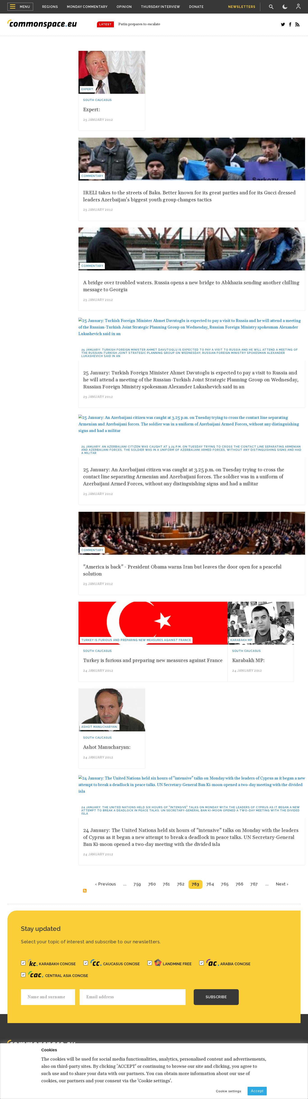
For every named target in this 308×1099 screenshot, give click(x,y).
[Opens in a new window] (283, 24)
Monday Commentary (87, 7)
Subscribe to (85, 890)
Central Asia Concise (66, 976)
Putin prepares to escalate (139, 24)
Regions (50, 7)
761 (166, 884)
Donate (196, 7)
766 (240, 884)
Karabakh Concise (57, 964)
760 (152, 884)
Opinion (124, 7)
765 (225, 884)
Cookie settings (228, 1091)
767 (254, 884)
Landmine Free (177, 964)
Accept (257, 1091)
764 (210, 884)
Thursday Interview (160, 7)
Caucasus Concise (121, 964)
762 (181, 884)
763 (195, 884)
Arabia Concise (235, 964)
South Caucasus (97, 100)
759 (137, 884)
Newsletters (241, 7)
